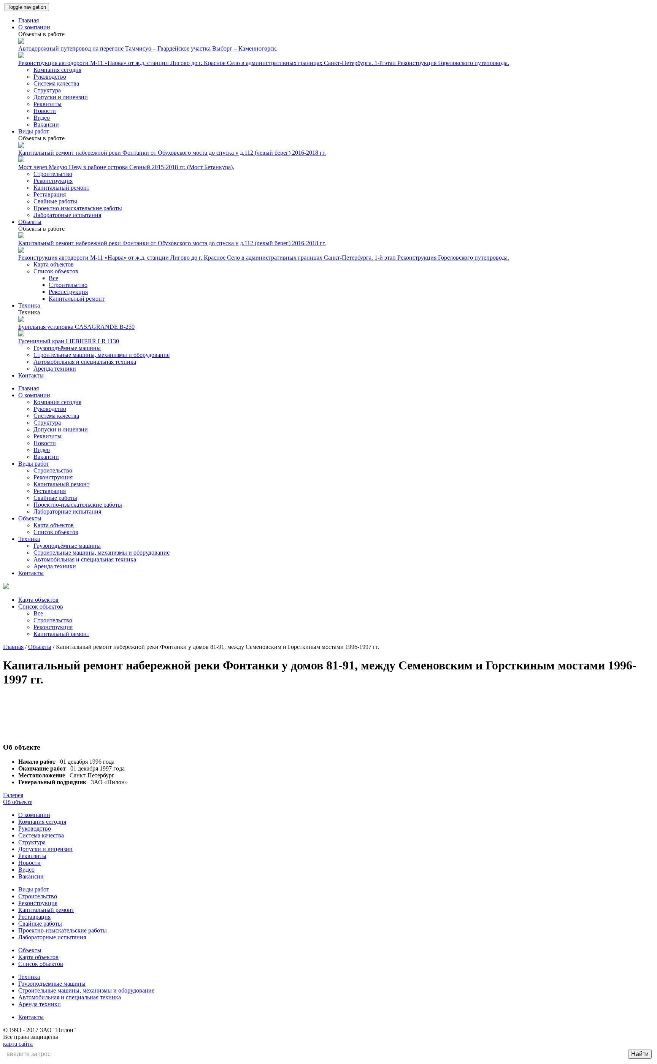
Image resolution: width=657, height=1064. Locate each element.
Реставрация (49, 194)
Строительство (52, 174)
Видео (41, 117)
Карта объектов (53, 264)
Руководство (49, 76)
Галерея (13, 795)
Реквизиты (47, 104)
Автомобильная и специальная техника (84, 361)
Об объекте (17, 802)
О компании (34, 27)
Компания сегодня (57, 70)
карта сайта (18, 1043)
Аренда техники (54, 368)
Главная (28, 20)
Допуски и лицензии (60, 97)
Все (53, 278)
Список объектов (55, 271)
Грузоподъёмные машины (67, 348)
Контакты (31, 375)
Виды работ (33, 131)
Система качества (56, 83)
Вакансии (46, 124)
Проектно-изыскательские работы (77, 208)
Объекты (29, 222)
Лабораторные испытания (67, 215)
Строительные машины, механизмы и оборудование (101, 355)
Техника (29, 305)
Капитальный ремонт (61, 187)
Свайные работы (55, 201)
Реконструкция (53, 181)
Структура (47, 90)
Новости (44, 111)
